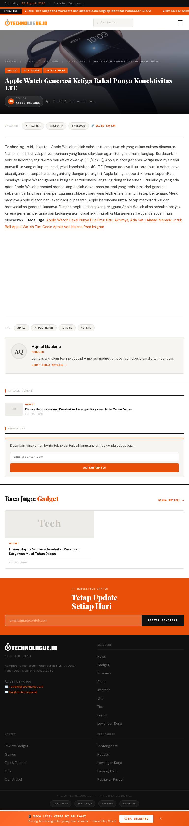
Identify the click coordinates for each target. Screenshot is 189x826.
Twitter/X (85, 803)
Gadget (30, 61)
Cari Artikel (13, 779)
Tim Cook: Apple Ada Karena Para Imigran (69, 226)
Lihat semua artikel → (49, 365)
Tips (100, 707)
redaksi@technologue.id (26, 687)
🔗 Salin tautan (103, 126)
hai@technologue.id (23, 692)
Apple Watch (44, 328)
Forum (102, 715)
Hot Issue (50, 61)
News (101, 656)
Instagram (60, 803)
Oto (100, 698)
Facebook (78, 126)
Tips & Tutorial (15, 763)
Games (10, 754)
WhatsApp (56, 126)
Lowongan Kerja (109, 723)
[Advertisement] (94, 272)
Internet (103, 690)
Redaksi (103, 754)
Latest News (76, 61)
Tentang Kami (107, 746)
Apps (101, 682)
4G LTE (86, 328)
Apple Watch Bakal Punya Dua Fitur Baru (79, 220)
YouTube (107, 803)
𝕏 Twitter (32, 126)
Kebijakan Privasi (110, 779)
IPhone (67, 328)
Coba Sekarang (136, 819)
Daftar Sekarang (163, 620)
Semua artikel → (171, 500)
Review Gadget (16, 746)
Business (104, 673)
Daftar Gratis (94, 468)
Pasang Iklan (107, 771)
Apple (21, 328)
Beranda (11, 61)
